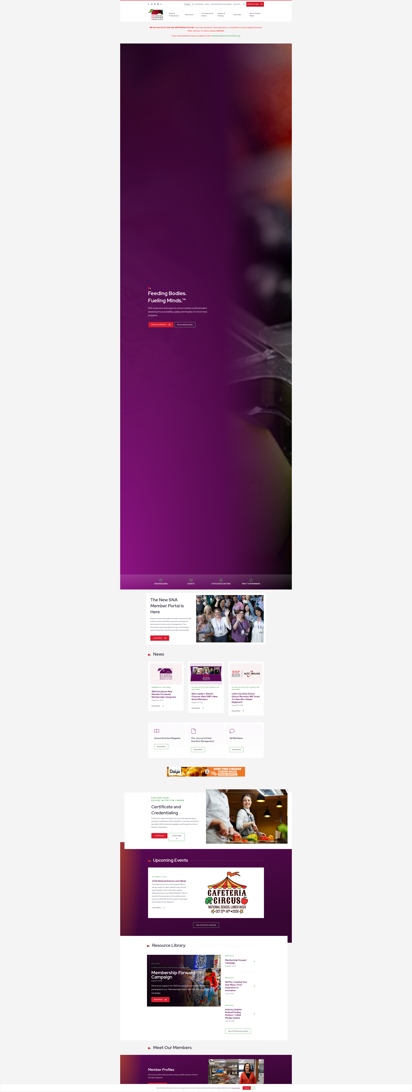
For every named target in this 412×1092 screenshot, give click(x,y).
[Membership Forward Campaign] (254, 961)
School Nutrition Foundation (221, 4)
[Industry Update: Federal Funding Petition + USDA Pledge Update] (254, 1014)
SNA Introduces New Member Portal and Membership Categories (164, 694)
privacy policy (236, 1088)
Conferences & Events (207, 14)
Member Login (253, 4)
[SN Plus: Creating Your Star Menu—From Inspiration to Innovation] (254, 986)
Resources (189, 14)
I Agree (246, 1088)
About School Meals (255, 14)
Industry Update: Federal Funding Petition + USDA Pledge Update (233, 1013)
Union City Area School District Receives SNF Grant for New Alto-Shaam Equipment (246, 698)
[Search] (243, 4)
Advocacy (237, 14)
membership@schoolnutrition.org (225, 35)
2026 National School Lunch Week (169, 881)
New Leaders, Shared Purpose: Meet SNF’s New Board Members (204, 696)
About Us (236, 4)
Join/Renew (199, 4)
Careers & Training (221, 14)
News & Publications (174, 14)
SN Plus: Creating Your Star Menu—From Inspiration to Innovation (236, 986)
